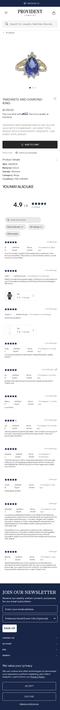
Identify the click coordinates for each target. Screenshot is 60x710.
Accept (29, 686)
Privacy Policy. (37, 676)
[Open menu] (6, 13)
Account (7, 644)
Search (6, 655)
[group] (30, 64)
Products (10, 33)
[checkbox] (12, 234)
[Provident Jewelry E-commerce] (30, 13)
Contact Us (8, 638)
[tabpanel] (31, 396)
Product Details (11, 159)
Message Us (33, 3)
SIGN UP (9, 628)
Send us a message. (28, 153)
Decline (29, 696)
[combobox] (29, 618)
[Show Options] (54, 618)
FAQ (4, 650)
